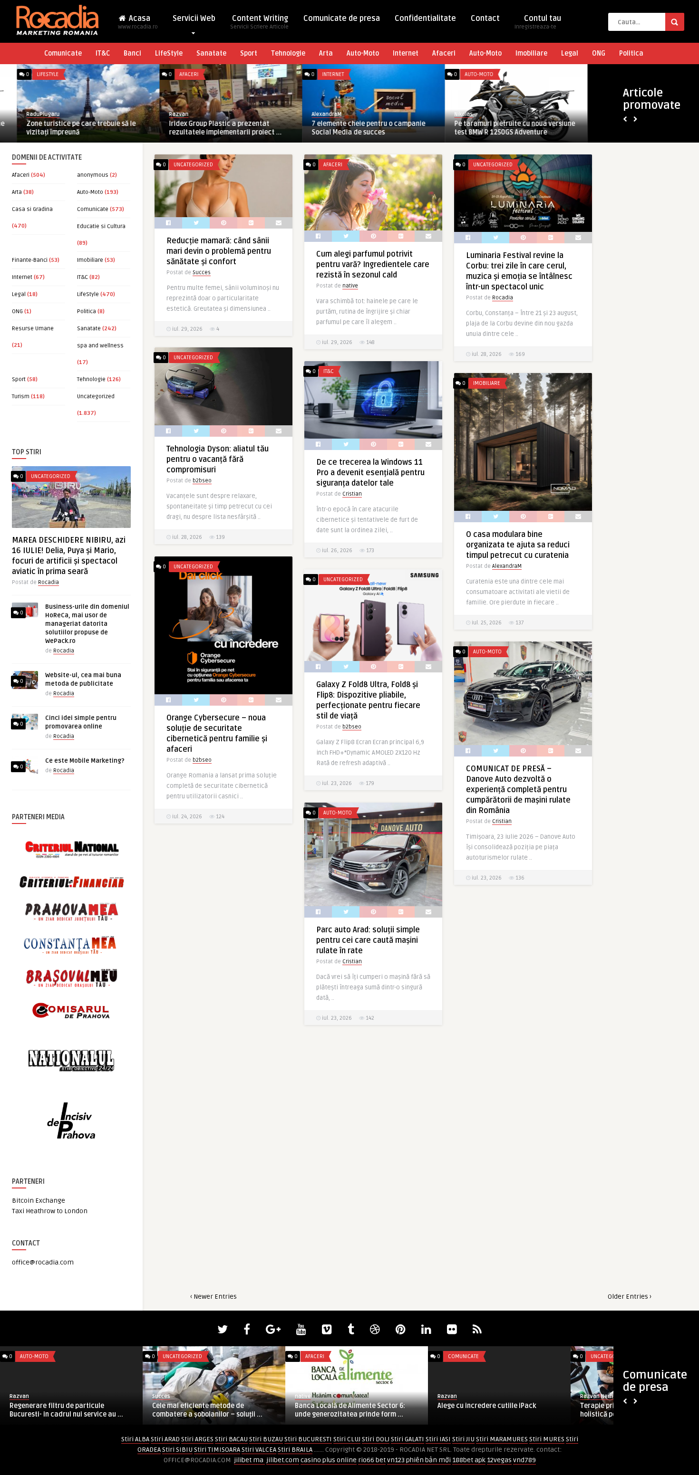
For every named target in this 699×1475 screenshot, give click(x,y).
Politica (631, 53)
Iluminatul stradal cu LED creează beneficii (490, 1410)
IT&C (103, 53)
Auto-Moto (363, 53)
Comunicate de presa (341, 18)
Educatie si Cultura (101, 226)
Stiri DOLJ (375, 1439)
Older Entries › (629, 1297)
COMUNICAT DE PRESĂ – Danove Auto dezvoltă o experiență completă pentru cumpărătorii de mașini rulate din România (518, 789)
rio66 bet (372, 1460)
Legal (569, 53)
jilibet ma (249, 1460)
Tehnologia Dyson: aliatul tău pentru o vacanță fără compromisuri (217, 459)
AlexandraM (310, 114)
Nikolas (446, 114)
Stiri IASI (438, 1439)
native (350, 286)
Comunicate (63, 53)
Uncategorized (96, 396)
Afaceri (444, 53)
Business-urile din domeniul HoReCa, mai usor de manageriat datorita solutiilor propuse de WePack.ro (87, 624)
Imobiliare (531, 53)
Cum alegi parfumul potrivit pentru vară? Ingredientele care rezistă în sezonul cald (372, 264)
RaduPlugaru (26, 114)
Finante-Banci (30, 260)
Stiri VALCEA (259, 1450)
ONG (598, 53)
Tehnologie (288, 53)
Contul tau (538, 22)
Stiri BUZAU (266, 1439)
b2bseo (202, 481)
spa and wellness (100, 345)
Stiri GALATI (407, 1439)
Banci (132, 53)
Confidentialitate (425, 18)
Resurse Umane (33, 328)
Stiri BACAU (231, 1439)
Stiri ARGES (197, 1439)
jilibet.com (282, 1460)
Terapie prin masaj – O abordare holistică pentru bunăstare (61, 1410)
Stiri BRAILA (295, 1450)
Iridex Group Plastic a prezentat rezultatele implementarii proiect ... (208, 128)
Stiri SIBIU (177, 1450)
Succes (202, 272)
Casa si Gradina (32, 209)
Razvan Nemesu (31, 1396)
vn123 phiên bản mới (419, 1460)
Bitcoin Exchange (38, 1201)
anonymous (92, 175)
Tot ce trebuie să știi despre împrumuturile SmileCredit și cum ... (207, 1410)
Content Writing (259, 22)
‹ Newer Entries (213, 1297)
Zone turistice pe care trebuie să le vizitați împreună (64, 128)
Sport (248, 53)
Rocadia (48, 582)
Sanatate (211, 53)
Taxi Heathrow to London (49, 1211)
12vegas (499, 1460)
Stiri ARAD (165, 1439)
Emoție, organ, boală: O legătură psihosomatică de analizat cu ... (345, 1410)
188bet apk (468, 1460)
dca (442, 1396)
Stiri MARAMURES (502, 1439)
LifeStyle (169, 53)
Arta (326, 53)
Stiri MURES (546, 1439)
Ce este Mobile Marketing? (85, 761)
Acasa (138, 22)
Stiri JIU (463, 1439)
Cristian (352, 494)
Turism (20, 396)
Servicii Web (194, 18)
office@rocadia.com (43, 1262)
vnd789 (524, 1460)
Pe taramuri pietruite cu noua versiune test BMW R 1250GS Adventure (497, 128)
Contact (485, 18)
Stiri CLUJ (346, 1439)
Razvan (162, 114)
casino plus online (329, 1460)
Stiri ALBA (135, 1439)
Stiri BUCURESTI (308, 1439)
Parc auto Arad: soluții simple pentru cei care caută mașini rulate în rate (368, 940)
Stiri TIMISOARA (217, 1450)
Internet (405, 53)
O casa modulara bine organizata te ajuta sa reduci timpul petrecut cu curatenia (518, 545)
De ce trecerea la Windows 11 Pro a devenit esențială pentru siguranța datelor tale (370, 473)
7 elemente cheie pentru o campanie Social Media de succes (351, 128)
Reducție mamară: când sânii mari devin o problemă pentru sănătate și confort (218, 251)
